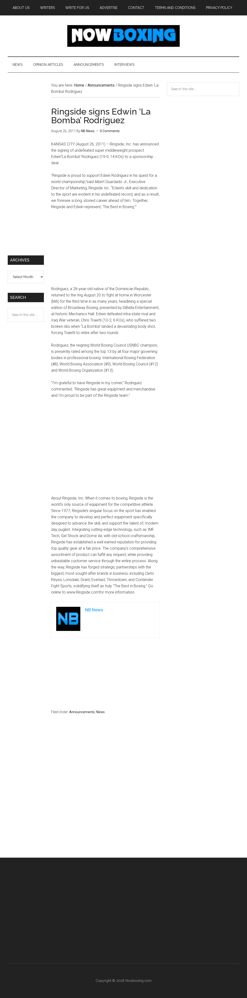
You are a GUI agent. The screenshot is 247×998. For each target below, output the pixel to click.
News (100, 712)
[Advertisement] (105, 250)
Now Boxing (123, 36)
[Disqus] (105, 795)
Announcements (82, 712)
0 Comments (110, 131)
